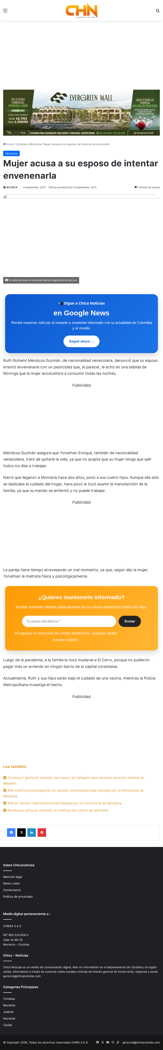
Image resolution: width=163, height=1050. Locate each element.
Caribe (7, 1025)
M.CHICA (12, 187)
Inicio (9, 144)
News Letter (11, 883)
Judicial (8, 1012)
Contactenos (12, 890)
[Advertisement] (81, 56)
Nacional (9, 1018)
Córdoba (21, 144)
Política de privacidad (17, 896)
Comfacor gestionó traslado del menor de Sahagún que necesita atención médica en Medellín (73, 780)
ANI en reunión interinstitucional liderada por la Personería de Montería (64, 803)
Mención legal (12, 877)
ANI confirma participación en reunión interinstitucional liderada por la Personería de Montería (73, 793)
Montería (35, 144)
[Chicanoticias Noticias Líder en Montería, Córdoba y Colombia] (81, 10)
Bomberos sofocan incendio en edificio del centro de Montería (57, 810)
